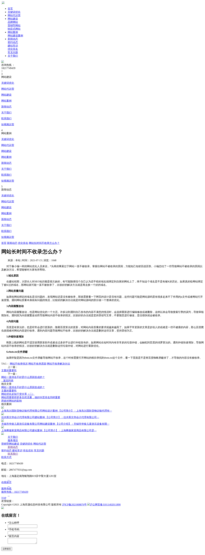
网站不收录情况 (19, 363)
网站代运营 (14, 15)
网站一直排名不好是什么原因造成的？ (23, 377)
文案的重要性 (9, 370)
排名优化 (28, 450)
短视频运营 (7, 124)
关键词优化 (14, 12)
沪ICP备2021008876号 (74, 504)
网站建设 (13, 18)
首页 (10, 8)
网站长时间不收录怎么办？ (44, 243)
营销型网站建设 (10, 443)
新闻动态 (13, 39)
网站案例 (13, 32)
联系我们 (6, 118)
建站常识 (17, 450)
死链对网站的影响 (11, 400)
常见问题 (39, 450)
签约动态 (6, 450)
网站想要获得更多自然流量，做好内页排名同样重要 (30, 397)
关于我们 (13, 55)
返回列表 (7, 380)
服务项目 (13, 440)
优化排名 (23, 243)
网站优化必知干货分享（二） (18, 394)
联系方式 (6, 457)
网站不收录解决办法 (58, 363)
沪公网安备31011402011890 (105, 504)
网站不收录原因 (37, 363)
